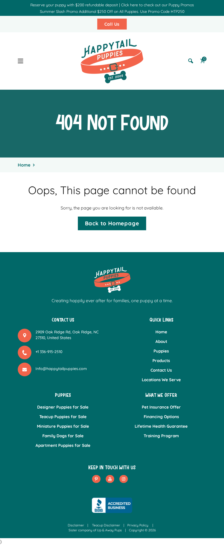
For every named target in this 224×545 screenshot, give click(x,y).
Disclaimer (76, 525)
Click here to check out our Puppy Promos (157, 4)
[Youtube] (110, 479)
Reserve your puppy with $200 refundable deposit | (75, 4)
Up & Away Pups (109, 530)
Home (24, 165)
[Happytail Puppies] (112, 61)
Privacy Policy (137, 525)
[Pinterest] (96, 479)
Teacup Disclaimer (106, 525)
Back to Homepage (112, 223)
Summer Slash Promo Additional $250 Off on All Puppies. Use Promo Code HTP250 (112, 11)
